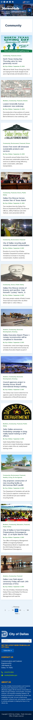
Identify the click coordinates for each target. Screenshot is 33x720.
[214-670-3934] (7, 672)
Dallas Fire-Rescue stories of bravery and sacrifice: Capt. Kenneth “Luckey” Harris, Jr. (14, 290)
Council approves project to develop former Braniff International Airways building (15, 384)
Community (6, 55)
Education (20, 524)
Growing (14, 331)
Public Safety (20, 284)
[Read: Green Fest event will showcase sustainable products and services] (16, 131)
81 (20, 610)
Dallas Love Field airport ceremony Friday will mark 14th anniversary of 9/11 (15, 581)
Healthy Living (7, 477)
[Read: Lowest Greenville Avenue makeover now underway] (16, 88)
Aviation (5, 329)
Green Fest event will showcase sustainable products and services (16, 149)
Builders (5, 100)
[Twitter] (7, 2)
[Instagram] (2, 2)
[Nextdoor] (13, 2)
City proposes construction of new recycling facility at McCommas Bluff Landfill (15, 483)
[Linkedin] (10, 2)
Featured (13, 55)
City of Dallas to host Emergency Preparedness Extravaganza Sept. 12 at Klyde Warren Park (16, 532)
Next (17, 613)
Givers (19, 55)
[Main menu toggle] (29, 10)
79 (13, 610)
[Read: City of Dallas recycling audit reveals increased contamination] (16, 227)
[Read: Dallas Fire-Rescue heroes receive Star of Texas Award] (16, 180)
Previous (15, 607)
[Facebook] (4, 2)
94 (28, 610)
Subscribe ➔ (8, 650)
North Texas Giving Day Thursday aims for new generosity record (12, 61)
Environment (15, 143)
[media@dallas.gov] (9, 675)
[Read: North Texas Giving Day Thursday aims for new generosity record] (16, 43)
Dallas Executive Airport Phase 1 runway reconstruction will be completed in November (16, 337)
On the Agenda (17, 477)
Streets (25, 100)
